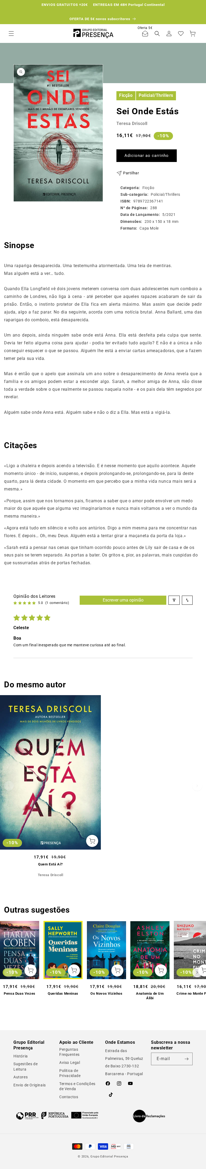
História (20, 1056)
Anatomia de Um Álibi (150, 995)
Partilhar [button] (131, 173)
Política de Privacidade (70, 1073)
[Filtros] (174, 600)
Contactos (68, 1097)
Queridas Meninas (63, 993)
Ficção (126, 95)
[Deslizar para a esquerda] (9, 786)
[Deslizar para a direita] (197, 786)
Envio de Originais (29, 1085)
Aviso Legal (69, 1062)
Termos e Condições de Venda (77, 1086)
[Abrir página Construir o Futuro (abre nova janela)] (57, 1115)
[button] (11, 33)
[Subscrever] (186, 1059)
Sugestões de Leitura (25, 1066)
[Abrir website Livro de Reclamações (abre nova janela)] (149, 1116)
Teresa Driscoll (132, 123)
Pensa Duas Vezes (19, 993)
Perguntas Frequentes (69, 1052)
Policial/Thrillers (156, 95)
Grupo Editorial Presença (109, 1156)
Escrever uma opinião (123, 600)
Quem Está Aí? (50, 864)
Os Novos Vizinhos (106, 993)
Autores (20, 1077)
